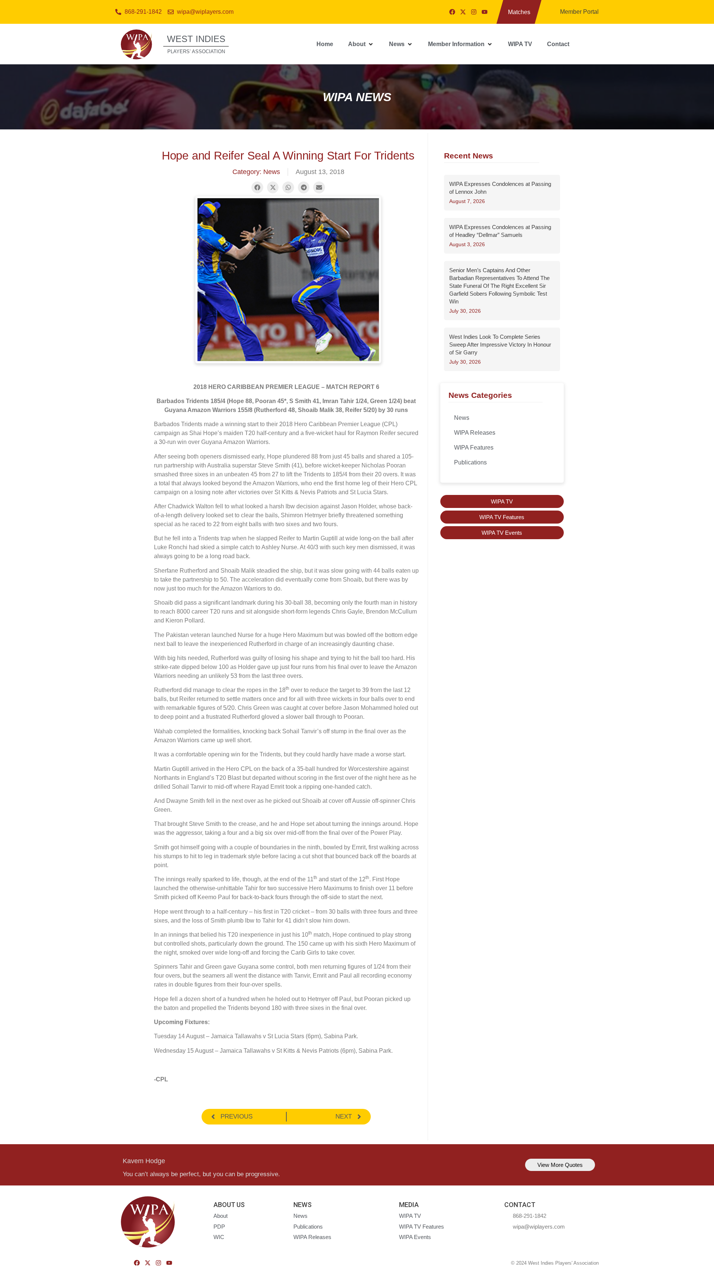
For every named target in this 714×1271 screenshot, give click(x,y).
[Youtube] (484, 11)
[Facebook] (452, 11)
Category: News (256, 172)
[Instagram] (473, 11)
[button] (361, 44)
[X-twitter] (463, 11)
